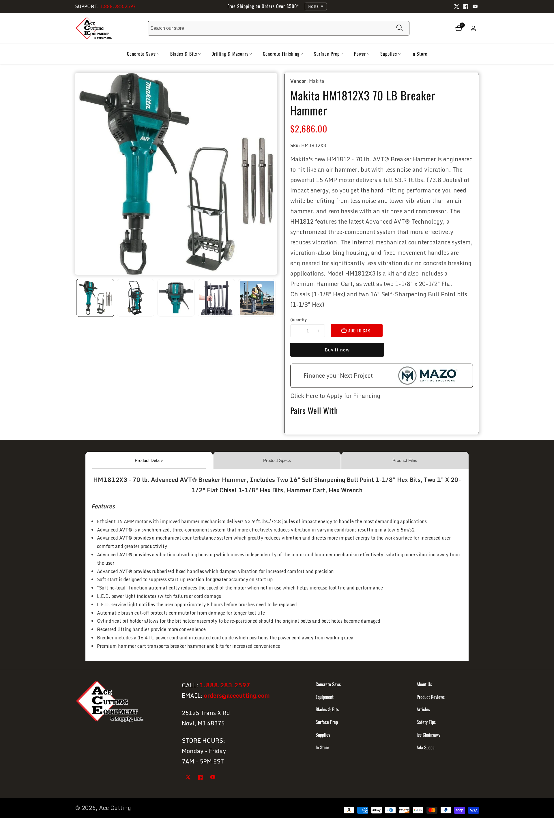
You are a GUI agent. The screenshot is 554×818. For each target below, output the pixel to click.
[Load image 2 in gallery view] (135, 298)
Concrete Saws (328, 684)
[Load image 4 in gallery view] (216, 298)
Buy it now (337, 349)
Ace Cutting (115, 808)
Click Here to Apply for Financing (335, 395)
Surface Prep (327, 721)
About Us (424, 684)
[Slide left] (77, 297)
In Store (419, 53)
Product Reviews (431, 696)
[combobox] (278, 28)
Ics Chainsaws (428, 734)
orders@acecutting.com (237, 695)
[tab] (149, 460)
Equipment (325, 696)
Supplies (323, 734)
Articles (423, 709)
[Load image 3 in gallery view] (176, 298)
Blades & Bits (327, 709)
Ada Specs (425, 747)
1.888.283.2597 (118, 6)
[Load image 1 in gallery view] (95, 298)
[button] (141, 54)
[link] (123, 702)
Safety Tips (426, 721)
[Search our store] (399, 28)
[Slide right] (274, 297)
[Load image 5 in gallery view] (257, 298)
